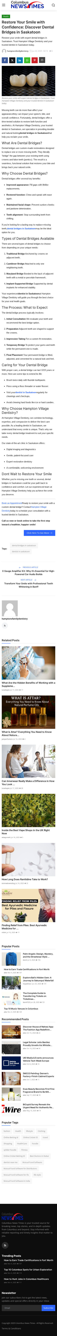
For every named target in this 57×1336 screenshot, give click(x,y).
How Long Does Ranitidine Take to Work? (25, 879)
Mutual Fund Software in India (17, 1181)
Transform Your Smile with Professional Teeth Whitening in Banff (28, 585)
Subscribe (48, 1308)
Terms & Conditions (11, 1328)
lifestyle (29, 1131)
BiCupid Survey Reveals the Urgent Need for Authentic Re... (38, 1106)
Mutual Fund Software (32, 1162)
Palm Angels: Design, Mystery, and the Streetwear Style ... (38, 955)
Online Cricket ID (30, 1137)
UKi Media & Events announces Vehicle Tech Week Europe (38, 1059)
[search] (53, 5)
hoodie (35, 1143)
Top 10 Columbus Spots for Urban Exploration (28, 1269)
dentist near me (10, 1162)
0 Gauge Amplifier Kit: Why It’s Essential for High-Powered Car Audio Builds (28, 573)
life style (37, 1174)
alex (5, 972)
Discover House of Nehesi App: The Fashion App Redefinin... (38, 1028)
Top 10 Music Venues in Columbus (21, 1008)
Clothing (41, 1131)
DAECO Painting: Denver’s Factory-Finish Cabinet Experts (38, 1075)
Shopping (8, 1143)
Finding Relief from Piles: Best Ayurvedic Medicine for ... (24, 927)
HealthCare (22, 1143)
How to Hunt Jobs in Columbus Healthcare (26, 1279)
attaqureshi (6, 837)
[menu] (3, 5)
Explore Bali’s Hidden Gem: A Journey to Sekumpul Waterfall (38, 979)
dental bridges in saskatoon (24, 545)
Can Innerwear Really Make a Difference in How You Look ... (28, 783)
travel (45, 1137)
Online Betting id (11, 1137)
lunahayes (6, 690)
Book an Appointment (12, 503)
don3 (25, 960)
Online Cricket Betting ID (14, 1156)
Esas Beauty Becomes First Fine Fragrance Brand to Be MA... (38, 1090)
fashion (7, 1131)
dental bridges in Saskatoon (21, 228)
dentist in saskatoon (21, 551)
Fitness (24, 1150)
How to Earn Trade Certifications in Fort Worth (27, 969)
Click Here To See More (38, 532)
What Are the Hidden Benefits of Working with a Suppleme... (28, 684)
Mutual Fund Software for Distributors (20, 1168)
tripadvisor (27, 984)
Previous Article (30, 567)
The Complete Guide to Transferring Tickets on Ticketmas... (34, 996)
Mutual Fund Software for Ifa (16, 1174)
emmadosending (8, 883)
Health (18, 1131)
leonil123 (26, 1002)
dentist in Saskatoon (25, 392)
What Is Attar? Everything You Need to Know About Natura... (27, 733)
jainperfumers (7, 739)
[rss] (5, 1245)
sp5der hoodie (10, 1150)
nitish (4, 932)
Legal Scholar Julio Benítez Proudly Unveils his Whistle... (37, 1043)
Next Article (27, 580)
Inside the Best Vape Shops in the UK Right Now (26, 832)
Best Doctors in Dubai (39, 1156)
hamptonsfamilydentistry (15, 618)
